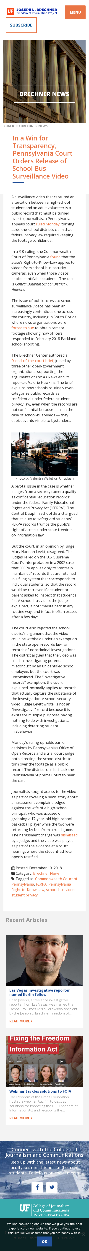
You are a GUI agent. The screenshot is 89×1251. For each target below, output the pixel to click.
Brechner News (46, 873)
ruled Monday (48, 224)
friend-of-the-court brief (32, 360)
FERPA (41, 884)
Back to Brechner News (26, 126)
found (55, 256)
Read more (20, 1021)
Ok (44, 1241)
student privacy (24, 895)
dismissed (69, 835)
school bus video (60, 889)
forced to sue (22, 327)
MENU (75, 12)
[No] (83, 1234)
